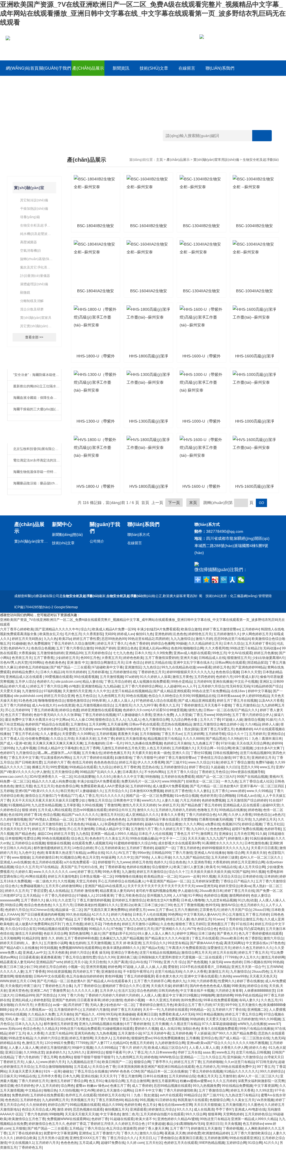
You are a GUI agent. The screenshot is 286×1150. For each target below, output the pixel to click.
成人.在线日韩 (170, 1029)
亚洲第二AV (39, 991)
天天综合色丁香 (104, 1067)
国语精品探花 (257, 662)
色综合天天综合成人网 (38, 1109)
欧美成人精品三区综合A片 (167, 1048)
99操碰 (181, 643)
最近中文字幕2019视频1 (180, 995)
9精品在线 (229, 867)
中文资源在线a (257, 943)
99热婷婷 (197, 1019)
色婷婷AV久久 (18, 648)
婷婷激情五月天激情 (206, 1128)
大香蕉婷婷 (221, 862)
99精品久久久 (99, 929)
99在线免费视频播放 (168, 1038)
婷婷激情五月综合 (161, 1109)
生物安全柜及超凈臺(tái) (261, 160)
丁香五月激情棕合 (246, 705)
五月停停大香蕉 (49, 1076)
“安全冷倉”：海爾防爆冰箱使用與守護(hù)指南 (37, 375)
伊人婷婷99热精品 (255, 696)
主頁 (159, 160)
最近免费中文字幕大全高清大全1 (29, 720)
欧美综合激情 (191, 629)
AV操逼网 (108, 857)
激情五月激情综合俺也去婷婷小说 (218, 724)
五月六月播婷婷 (186, 910)
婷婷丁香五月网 (89, 872)
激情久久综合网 (151, 1133)
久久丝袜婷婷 (36, 1105)
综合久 (85, 629)
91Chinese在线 (42, 910)
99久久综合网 (195, 1114)
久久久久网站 (193, 824)
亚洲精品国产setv (49, 962)
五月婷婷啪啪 (212, 1062)
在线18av (238, 691)
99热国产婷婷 (105, 648)
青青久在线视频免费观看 (219, 1029)
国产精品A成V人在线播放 (19, 948)
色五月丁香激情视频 (188, 905)
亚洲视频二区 (257, 1010)
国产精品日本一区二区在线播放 (163, 1071)
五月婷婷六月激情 (95, 1010)
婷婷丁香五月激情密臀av (221, 629)
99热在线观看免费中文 (238, 1067)
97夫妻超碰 (156, 1124)
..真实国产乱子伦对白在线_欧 (81, 867)
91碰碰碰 (19, 643)
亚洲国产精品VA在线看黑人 (105, 886)
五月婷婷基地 (98, 672)
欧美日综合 (55, 1019)
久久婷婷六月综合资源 (51, 1038)
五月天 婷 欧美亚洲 (126, 943)
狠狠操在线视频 (58, 843)
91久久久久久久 (112, 796)
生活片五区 (126, 991)
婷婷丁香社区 (199, 767)
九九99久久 (199, 829)
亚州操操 (233, 1057)
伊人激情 (43, 772)
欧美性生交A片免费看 (163, 900)
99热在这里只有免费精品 (210, 691)
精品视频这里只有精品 (164, 739)
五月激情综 (135, 819)
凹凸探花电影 (254, 929)
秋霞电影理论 (114, 824)
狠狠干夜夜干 (116, 1052)
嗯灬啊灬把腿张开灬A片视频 (58, 753)
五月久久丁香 (210, 720)
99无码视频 (48, 948)
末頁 (193, 502)
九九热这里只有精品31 (242, 1095)
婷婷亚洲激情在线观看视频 (101, 710)
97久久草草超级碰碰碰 (219, 1024)
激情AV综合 (230, 905)
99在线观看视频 (86, 677)
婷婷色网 (114, 967)
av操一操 (59, 1005)
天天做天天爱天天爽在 (25, 1071)
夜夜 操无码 (100, 953)
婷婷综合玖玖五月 (121, 810)
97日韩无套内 (266, 1062)
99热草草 (99, 701)
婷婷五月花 (127, 762)
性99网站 (36, 662)
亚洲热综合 (275, 734)
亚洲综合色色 (127, 648)
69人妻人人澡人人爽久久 (156, 933)
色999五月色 (90, 658)
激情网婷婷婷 (239, 895)
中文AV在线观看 (240, 653)
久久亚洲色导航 (199, 862)
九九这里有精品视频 (46, 805)
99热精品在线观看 (83, 767)
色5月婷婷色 (24, 1086)
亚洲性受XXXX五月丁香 (87, 1138)
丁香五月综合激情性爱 (79, 957)
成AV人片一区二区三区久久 (261, 857)
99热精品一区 (200, 1010)
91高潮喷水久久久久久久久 (222, 843)
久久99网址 (85, 734)
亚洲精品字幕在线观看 (162, 819)
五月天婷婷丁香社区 (260, 643)
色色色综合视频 (227, 672)
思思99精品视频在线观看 (172, 1086)
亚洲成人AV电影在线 (250, 1109)
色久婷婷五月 (201, 919)
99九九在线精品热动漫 (178, 667)
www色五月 (225, 1052)
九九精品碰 (111, 686)
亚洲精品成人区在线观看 (24, 677)
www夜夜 (204, 667)
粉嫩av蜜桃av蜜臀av (195, 1081)
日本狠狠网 (13, 838)
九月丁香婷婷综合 (87, 986)
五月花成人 (82, 1067)
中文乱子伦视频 (246, 682)
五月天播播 (160, 1024)
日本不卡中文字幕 (148, 1090)
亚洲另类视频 (96, 967)
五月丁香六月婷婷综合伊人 (252, 715)
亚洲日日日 (214, 1124)
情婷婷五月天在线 (111, 1095)
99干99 (231, 1005)
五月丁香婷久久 (32, 900)
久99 (191, 981)
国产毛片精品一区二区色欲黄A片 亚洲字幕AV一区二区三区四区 (237, 786)
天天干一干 (151, 1010)
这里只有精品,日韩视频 (253, 1052)
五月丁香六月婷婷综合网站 (141, 686)
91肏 (215, 762)
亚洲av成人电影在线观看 (192, 653)
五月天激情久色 (250, 1005)
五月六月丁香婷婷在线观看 (93, 758)
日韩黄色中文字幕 (126, 800)
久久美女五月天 (116, 838)
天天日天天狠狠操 (207, 1105)
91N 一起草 (52, 1071)
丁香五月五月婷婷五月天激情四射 (37, 824)
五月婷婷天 (257, 734)
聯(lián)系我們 (220, 68)
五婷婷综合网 (236, 1143)
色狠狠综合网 (219, 1100)
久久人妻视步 (50, 734)
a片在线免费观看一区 (80, 862)
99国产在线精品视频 (252, 777)
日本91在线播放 (155, 1076)
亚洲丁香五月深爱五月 (217, 729)
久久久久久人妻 (11, 972)
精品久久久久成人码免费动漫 (53, 781)
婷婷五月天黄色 (77, 1019)
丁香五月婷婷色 (188, 848)
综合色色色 (177, 862)
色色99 (176, 648)
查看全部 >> (34, 337)
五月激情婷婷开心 (67, 1010)
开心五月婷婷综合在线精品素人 (121, 881)
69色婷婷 (133, 729)
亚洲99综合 (95, 1052)
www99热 (240, 976)
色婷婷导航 (272, 829)
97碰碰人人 (85, 895)
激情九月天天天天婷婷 (139, 805)
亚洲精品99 (74, 653)
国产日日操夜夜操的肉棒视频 (42, 914)
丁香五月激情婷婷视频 (93, 900)
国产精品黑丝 (216, 739)
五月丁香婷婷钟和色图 (81, 938)
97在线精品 (49, 867)
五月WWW (274, 967)
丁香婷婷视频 (233, 1128)
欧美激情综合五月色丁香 (26, 1119)
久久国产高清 (118, 962)
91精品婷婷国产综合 (266, 686)
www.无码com (10, 1029)
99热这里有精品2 (141, 639)
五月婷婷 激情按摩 (84, 891)
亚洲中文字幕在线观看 (201, 976)
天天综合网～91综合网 (214, 748)
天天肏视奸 (13, 986)
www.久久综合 (199, 762)
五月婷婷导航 (215, 734)
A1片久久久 (100, 914)
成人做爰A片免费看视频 (170, 786)
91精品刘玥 (30, 938)
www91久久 (151, 800)
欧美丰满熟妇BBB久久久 (121, 948)
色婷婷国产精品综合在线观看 (47, 724)
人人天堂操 (183, 715)
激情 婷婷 (64, 1109)
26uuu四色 (260, 972)
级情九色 (195, 710)
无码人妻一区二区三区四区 (25, 1019)
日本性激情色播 (256, 843)
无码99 (110, 634)
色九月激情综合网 (155, 720)
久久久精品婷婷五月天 (205, 643)
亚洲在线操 (89, 1076)
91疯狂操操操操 (262, 838)
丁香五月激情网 (129, 1076)
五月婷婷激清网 (216, 1138)
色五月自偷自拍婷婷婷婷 (84, 976)
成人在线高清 (204, 1109)
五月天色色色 (74, 824)
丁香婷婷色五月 (30, 1147)
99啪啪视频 (78, 929)
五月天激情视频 (111, 677)
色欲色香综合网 (67, 786)
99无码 (111, 1014)
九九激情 (128, 872)
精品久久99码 (112, 1105)
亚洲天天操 (188, 658)
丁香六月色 (75, 995)
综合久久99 (106, 957)
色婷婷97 (7, 753)
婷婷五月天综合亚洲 (59, 696)
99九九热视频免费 (206, 1086)
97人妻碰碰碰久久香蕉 (134, 715)
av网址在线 (95, 853)
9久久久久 (184, 1109)
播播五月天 (40, 767)
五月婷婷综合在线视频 (28, 843)
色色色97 (96, 838)
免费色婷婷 (20, 1095)
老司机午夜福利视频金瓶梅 (156, 891)
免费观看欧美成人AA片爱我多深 (104, 786)
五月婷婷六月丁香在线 (229, 1010)
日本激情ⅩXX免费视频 (146, 791)
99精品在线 (27, 1076)
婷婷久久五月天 (16, 891)
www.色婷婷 (233, 962)
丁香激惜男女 (59, 991)
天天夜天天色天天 (262, 976)
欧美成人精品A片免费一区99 (113, 629)
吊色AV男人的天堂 (14, 662)
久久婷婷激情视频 (13, 819)
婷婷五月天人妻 (177, 919)
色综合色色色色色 (37, 905)
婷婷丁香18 (32, 815)
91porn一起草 (189, 876)
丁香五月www (203, 715)
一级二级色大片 (44, 881)
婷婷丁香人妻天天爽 (153, 1128)
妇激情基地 (123, 758)
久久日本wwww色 (162, 1052)
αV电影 (74, 686)
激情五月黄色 (182, 677)
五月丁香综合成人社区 (256, 781)
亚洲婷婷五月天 (263, 758)
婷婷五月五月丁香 (187, 1062)
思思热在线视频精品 (176, 724)
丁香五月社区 (273, 824)
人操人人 (32, 1062)
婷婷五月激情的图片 (55, 1048)
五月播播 (192, 1038)
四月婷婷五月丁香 (86, 972)
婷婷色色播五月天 (116, 753)
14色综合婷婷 (82, 848)
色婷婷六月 (224, 677)
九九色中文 (26, 853)
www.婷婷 (237, 791)
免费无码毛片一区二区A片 (140, 781)
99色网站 (175, 914)
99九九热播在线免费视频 (143, 743)
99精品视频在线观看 (52, 929)
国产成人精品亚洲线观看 (171, 691)
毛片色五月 (73, 634)
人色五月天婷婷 (158, 748)
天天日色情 (97, 962)
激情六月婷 (204, 639)
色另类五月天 (22, 658)
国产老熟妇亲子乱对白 (119, 933)
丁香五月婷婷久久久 (134, 1019)
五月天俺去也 (92, 753)
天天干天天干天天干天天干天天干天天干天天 (160, 886)
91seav (218, 919)
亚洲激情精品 (91, 686)
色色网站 (65, 1057)
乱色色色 (180, 634)
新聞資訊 (121, 68)
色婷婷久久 (45, 682)
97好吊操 (228, 743)
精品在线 (131, 1100)
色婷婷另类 (208, 796)
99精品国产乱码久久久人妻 (100, 772)
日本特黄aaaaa (228, 696)
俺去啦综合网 (114, 1081)
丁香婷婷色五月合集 (57, 986)
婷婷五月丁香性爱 (86, 639)
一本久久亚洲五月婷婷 (162, 1000)
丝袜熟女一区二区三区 (202, 781)
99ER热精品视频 (212, 1143)
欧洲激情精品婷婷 (215, 1133)
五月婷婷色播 (182, 1033)
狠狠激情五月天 (239, 658)
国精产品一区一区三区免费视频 (149, 796)
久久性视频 (66, 881)
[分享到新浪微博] (215, 579)
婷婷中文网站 (187, 933)
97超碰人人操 (232, 720)
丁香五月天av (171, 734)
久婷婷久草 (23, 872)
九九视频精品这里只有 (83, 1062)
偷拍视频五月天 (116, 1109)
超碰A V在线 (154, 824)
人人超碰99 (172, 686)
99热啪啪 (152, 777)
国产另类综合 (46, 995)
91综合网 (255, 1143)
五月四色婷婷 (204, 677)
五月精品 (76, 1128)
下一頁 (174, 502)
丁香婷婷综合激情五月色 (244, 919)
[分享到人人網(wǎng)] (232, 579)
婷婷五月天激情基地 (131, 739)
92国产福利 (240, 872)
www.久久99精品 (259, 791)
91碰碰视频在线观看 (117, 1029)
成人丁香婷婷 (142, 1086)
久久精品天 (49, 1029)
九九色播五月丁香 (205, 743)
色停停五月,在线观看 (80, 1095)
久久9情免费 (162, 653)
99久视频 (258, 872)
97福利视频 (52, 691)
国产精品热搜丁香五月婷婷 (201, 805)
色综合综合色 (207, 929)
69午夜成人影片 (246, 677)
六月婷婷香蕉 (206, 981)
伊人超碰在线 (188, 891)
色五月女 (149, 1105)
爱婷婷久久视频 (146, 1029)
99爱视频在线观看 (58, 677)
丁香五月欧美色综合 (130, 895)
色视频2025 (231, 824)
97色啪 (116, 929)
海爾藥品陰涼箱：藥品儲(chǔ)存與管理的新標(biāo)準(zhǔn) (37, 483)
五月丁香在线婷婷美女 (25, 1133)
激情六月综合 (273, 938)
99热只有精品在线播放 (256, 1029)
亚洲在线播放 (223, 682)
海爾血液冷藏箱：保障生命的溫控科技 (37, 398)
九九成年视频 (26, 748)
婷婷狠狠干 (106, 862)
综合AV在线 (138, 962)
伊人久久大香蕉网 (150, 762)
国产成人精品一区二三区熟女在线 (244, 1038)
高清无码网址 (234, 943)
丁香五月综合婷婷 (117, 682)
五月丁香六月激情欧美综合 (251, 1133)
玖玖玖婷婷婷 (76, 672)
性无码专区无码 (238, 686)
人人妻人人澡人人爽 (23, 1048)
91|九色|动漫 (247, 900)
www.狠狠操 (21, 857)
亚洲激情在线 (111, 972)
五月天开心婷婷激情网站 (64, 886)
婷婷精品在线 (10, 1043)
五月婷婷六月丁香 (57, 762)
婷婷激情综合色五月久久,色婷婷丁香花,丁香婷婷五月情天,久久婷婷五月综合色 (87, 1124)
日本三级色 (206, 933)
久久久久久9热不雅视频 (250, 1043)
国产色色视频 (197, 962)
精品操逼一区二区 (68, 910)
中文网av (62, 720)
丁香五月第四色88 (109, 1100)
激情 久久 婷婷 (52, 938)
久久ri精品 (252, 724)
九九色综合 (151, 667)
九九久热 (50, 639)
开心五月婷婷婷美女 (109, 848)
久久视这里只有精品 (185, 1024)
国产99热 (142, 857)
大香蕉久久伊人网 (234, 1048)
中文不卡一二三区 (172, 838)
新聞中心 (62, 524)
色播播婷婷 (243, 729)
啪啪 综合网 (235, 853)
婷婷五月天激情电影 (63, 876)
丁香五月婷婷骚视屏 (139, 976)
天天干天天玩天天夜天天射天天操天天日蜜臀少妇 (49, 800)
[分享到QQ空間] (206, 579)
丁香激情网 (112, 805)
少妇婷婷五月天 (67, 658)
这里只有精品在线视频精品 (131, 691)
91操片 (271, 720)
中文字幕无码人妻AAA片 (201, 914)
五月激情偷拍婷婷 (50, 653)
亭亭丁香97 (224, 1109)
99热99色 (223, 715)
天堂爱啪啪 (188, 819)
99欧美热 (239, 986)
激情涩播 (6, 1086)
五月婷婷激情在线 (122, 672)
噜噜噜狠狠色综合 (51, 701)
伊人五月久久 (249, 957)
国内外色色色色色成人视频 (210, 986)
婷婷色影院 (42, 1000)
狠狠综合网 (142, 1062)
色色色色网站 (220, 829)
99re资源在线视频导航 (247, 772)
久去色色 (167, 924)
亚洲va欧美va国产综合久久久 (209, 1043)
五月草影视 (71, 805)
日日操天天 (8, 1076)
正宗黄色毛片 (209, 910)
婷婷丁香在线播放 (250, 981)
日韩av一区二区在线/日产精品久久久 (230, 710)
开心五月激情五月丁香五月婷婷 (245, 914)
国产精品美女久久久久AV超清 (167, 938)
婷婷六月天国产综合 (236, 910)
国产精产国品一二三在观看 (70, 667)
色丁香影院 (253, 938)
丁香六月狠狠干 (145, 758)
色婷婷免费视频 (213, 800)
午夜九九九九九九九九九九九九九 (121, 919)
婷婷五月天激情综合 (152, 872)
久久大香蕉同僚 (216, 648)
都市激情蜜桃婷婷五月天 (52, 848)
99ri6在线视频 (15, 1014)
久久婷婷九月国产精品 (55, 919)
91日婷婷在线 (165, 1100)
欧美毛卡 (213, 867)
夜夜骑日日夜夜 (190, 1138)
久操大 (95, 933)
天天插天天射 (85, 739)
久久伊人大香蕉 (240, 815)
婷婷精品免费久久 (25, 672)
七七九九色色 (123, 653)
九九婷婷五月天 (264, 819)
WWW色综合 (168, 1057)
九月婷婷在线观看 (174, 1010)
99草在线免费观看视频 (220, 1000)
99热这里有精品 (20, 1038)
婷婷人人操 (270, 724)
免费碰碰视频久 (32, 886)
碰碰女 (68, 1071)
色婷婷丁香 (99, 1119)
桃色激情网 (155, 919)
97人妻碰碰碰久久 (89, 791)
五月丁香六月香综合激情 (74, 648)
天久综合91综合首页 (20, 929)
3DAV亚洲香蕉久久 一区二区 (50, 777)
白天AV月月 (24, 1005)
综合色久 (11, 886)
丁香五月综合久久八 (122, 1138)
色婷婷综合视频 (215, 895)
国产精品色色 (25, 834)
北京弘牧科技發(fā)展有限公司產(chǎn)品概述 (37, 449)
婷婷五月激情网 (81, 1038)
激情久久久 (145, 810)
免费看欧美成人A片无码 (176, 1014)
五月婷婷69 (202, 682)
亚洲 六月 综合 (174, 962)
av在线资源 (66, 705)
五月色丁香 (105, 739)
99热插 (278, 962)
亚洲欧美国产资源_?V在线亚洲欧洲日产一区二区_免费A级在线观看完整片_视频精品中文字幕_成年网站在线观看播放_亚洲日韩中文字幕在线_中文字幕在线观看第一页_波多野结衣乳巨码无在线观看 (143, 13)
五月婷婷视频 (106, 734)
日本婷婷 (271, 876)
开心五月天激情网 (80, 829)
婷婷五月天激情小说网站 (140, 924)
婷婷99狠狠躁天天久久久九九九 (190, 672)
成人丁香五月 (88, 796)
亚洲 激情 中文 (78, 662)
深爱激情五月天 (219, 948)
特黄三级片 (31, 986)
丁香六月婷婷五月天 (33, 1081)
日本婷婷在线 (252, 876)
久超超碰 (217, 767)
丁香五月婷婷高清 (44, 710)
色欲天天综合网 (55, 933)
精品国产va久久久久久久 (80, 815)
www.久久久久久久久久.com (55, 872)
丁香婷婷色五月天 (151, 672)
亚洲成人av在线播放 (15, 862)
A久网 (222, 815)
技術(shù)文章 (154, 68)
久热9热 (225, 976)
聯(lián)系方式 (138, 534)
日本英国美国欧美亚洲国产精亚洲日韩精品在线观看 (155, 1067)
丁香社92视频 (200, 753)
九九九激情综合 (182, 639)
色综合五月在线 (230, 929)
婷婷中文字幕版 (259, 691)
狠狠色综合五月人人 (110, 720)
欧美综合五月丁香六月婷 (193, 1005)
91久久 (111, 853)
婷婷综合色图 (69, 710)
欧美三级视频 (242, 748)
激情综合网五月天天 (196, 953)
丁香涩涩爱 (38, 891)
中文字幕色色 (110, 1114)
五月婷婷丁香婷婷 (139, 848)
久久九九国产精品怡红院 (191, 857)
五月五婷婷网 (193, 734)
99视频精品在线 (203, 696)
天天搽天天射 (142, 753)
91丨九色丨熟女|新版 (183, 729)
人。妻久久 (33, 943)
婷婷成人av (125, 634)
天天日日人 (147, 1138)
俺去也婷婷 (77, 943)
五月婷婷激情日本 (45, 857)
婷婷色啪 (254, 810)
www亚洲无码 (206, 886)
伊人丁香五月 (137, 1052)
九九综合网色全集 (184, 720)
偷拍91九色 (144, 634)
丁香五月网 (48, 1057)
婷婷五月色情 (142, 862)
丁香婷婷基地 (115, 867)
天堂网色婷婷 (233, 1114)
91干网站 (195, 895)
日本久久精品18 (52, 672)
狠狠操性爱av (141, 1038)
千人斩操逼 (202, 1033)
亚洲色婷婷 (163, 634)
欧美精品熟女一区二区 (160, 876)
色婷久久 (160, 862)
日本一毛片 (114, 743)
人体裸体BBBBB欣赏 (259, 991)
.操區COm (44, 834)
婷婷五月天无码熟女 (27, 639)
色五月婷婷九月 (208, 1067)
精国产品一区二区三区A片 (215, 777)
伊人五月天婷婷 (47, 1086)
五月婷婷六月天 (47, 1143)
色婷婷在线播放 (138, 867)
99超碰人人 (94, 824)
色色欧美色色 (55, 662)
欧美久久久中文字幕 (128, 777)
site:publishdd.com (28, 696)
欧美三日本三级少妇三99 (153, 905)
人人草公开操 (161, 857)
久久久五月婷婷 (224, 1081)
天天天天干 (107, 1076)
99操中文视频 (82, 1048)
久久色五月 (269, 1000)
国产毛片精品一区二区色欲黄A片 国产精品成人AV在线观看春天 (84, 981)
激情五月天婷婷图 (28, 933)
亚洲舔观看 (138, 1109)
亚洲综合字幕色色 (124, 953)
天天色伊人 (102, 1038)
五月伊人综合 (25, 682)
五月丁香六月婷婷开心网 (152, 981)
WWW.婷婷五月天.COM (17, 981)
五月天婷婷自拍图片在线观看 (162, 1114)
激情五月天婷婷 (80, 729)
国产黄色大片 (227, 933)
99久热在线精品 (78, 914)
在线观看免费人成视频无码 (92, 843)
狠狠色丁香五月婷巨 (190, 924)
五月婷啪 (6, 791)
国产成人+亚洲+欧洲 (15, 743)
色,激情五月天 (32, 1043)
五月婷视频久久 (183, 748)
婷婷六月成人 (18, 686)
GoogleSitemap (66, 607)
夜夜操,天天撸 (175, 1133)
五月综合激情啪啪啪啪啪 (53, 1067)
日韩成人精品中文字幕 (112, 829)
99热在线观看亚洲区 (244, 1138)
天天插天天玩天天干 (15, 829)
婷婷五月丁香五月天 (253, 953)
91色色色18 (27, 701)
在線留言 (186, 68)
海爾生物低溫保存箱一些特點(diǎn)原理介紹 (37, 472)
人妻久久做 (169, 800)
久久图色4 (255, 1105)
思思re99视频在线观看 (90, 810)
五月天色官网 (244, 834)
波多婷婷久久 (56, 1052)
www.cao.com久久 (14, 777)
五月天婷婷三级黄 (224, 857)
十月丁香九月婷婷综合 (58, 895)
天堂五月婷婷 (86, 881)
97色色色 (277, 943)
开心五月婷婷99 (17, 710)
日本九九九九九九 (28, 1024)
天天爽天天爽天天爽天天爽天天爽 (57, 743)
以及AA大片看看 (271, 701)
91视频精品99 (19, 805)
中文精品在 (33, 1090)
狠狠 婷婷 (29, 810)
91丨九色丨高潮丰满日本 (263, 739)
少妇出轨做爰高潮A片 (268, 658)
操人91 (51, 900)
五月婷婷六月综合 (211, 686)
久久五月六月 (63, 905)
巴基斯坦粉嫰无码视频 (215, 819)
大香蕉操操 (26, 653)
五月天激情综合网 (64, 772)
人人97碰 (180, 895)
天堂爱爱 (68, 734)
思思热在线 (150, 767)
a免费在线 (212, 824)
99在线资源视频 (59, 972)
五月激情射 (227, 1076)
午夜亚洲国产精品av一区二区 (168, 881)
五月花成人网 (89, 1143)
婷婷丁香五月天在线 (239, 891)
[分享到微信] (241, 579)
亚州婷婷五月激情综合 (128, 900)
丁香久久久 (129, 1133)
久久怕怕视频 (69, 1090)
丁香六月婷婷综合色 (201, 815)
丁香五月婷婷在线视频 (99, 715)
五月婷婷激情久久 (226, 634)
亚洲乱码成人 (22, 1000)
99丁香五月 (241, 758)
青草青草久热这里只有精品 (65, 853)
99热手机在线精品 (248, 995)
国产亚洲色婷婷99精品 (249, 667)
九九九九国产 (216, 838)
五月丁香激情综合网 (214, 1090)
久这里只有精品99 (59, 1033)
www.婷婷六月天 (52, 1062)
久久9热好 (235, 739)
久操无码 (215, 962)
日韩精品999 (161, 853)
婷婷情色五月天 (200, 634)
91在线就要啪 (84, 777)
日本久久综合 (233, 643)
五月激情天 (123, 705)
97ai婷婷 (131, 677)
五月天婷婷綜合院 (182, 1076)
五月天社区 (154, 1143)
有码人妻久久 (249, 1000)
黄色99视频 (113, 976)
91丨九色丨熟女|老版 (142, 1095)
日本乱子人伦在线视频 (155, 834)
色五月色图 (74, 924)
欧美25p (65, 639)
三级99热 (7, 748)
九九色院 (82, 834)
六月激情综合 (252, 1057)
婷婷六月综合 (80, 953)
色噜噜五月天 (207, 810)
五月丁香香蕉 (44, 658)
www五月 (267, 767)
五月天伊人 (108, 991)
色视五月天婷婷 (141, 1043)
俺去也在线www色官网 (175, 1105)
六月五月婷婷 (190, 800)
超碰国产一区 (165, 848)
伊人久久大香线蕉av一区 (33, 1010)
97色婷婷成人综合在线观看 (156, 701)
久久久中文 (101, 691)
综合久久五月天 (27, 867)
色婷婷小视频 (134, 1000)
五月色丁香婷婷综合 (90, 819)
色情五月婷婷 (82, 762)
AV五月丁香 (127, 853)
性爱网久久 (226, 981)
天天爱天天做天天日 (221, 1019)
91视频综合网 (70, 857)
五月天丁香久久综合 (182, 772)
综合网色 (67, 1086)
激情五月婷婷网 (273, 957)
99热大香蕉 (111, 872)
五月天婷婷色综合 (97, 653)
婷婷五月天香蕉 (242, 1090)
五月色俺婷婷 (94, 743)
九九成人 (133, 720)
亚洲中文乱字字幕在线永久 (193, 662)
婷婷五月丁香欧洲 (126, 767)
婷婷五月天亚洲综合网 (247, 862)
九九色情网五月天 (110, 696)
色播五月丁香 (120, 1086)
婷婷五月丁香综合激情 (237, 762)
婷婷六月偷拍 (121, 914)
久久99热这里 (33, 1052)
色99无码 (212, 905)
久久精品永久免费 (41, 1014)
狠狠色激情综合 (78, 701)
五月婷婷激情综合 (173, 767)
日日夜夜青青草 (89, 1000)
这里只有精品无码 (168, 972)
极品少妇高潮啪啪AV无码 (185, 1124)
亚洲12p (126, 905)
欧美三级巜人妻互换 (188, 867)
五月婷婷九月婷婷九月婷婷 (175, 810)
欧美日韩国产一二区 (117, 1062)
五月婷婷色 (121, 1038)
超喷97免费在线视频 (247, 829)
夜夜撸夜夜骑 (50, 957)
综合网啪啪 (226, 796)
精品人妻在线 (92, 682)
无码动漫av (271, 648)
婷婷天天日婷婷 (11, 943)
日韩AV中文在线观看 (49, 976)
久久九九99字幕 (145, 705)
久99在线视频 (92, 805)
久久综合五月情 (62, 739)
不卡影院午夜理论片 (138, 972)
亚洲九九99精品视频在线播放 (101, 1024)
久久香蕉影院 (93, 634)
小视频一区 (76, 967)
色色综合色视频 (42, 648)
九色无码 (278, 1038)
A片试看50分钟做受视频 (168, 710)
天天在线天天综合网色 (253, 743)
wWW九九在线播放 (252, 1024)
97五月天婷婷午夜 (156, 1033)
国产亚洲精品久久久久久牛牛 (57, 629)
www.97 (274, 1024)
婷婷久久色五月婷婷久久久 (252, 948)
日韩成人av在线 (249, 796)
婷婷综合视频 (252, 824)
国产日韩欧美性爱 (28, 762)
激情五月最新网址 (164, 1081)
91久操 (261, 834)
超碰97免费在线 (113, 1143)
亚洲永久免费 (163, 715)
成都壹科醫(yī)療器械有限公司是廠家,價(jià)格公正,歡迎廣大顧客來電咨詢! (106, 596)
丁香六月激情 (182, 853)
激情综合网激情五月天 (107, 662)
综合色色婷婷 (147, 991)
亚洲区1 (265, 682)
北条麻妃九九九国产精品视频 (121, 938)
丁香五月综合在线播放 (91, 1071)
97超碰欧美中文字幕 (107, 667)
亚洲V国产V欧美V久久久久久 (37, 791)
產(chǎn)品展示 (88, 68)
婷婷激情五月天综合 (18, 1067)
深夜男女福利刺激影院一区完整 (261, 1081)
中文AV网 (87, 1090)
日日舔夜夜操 (29, 957)
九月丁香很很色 (153, 729)
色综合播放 (173, 824)
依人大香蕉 (35, 1033)
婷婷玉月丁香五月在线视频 (237, 701)
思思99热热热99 (113, 639)
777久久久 (29, 919)
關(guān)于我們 (55, 68)
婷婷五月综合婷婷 (52, 967)
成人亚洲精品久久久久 (142, 815)
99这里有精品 (178, 943)
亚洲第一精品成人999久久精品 (114, 834)
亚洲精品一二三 (192, 1057)
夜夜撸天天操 (128, 734)
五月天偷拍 (64, 1014)
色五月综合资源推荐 (121, 1128)
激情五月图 (23, 786)
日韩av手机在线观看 (144, 724)
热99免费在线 (191, 1000)
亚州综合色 (209, 1038)
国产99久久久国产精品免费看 (234, 1033)
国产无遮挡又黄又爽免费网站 (105, 910)
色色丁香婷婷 (139, 643)
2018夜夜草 (104, 895)
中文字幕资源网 (266, 1086)
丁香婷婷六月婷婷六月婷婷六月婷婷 (112, 995)
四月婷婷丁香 (78, 1005)
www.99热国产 (173, 781)
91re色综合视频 (186, 796)
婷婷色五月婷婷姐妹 (33, 667)
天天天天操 (196, 838)
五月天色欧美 (58, 953)
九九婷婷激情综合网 (170, 1043)
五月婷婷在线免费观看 (177, 777)
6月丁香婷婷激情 (137, 1024)
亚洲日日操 (13, 1052)
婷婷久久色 (257, 1048)
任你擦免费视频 (37, 739)
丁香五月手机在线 (25, 734)
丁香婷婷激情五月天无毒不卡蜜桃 (206, 705)
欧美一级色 (162, 753)
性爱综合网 (31, 838)
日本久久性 (143, 653)
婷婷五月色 (221, 667)
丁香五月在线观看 (205, 938)
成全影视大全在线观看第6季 (179, 843)
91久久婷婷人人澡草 (155, 677)
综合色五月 (79, 838)
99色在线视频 (136, 696)
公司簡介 (97, 541)
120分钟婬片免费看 (59, 1043)
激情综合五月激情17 (40, 796)
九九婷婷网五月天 (55, 1100)
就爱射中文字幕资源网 (60, 1133)
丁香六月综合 (94, 1128)
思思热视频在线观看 (88, 1109)
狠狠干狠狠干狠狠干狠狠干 (94, 1057)
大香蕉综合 (42, 1005)
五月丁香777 (179, 1128)
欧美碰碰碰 (126, 1014)
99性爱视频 (59, 767)
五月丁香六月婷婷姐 (15, 705)
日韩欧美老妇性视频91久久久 (96, 905)
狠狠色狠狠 (23, 976)
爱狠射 (173, 967)
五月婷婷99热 (140, 786)
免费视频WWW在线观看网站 (80, 948)
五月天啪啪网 (10, 938)
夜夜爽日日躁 (147, 1014)
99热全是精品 (181, 682)
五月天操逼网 (117, 724)
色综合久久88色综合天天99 (169, 696)
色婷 (40, 853)
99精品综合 (192, 1095)
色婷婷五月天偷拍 (177, 743)
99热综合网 (13, 905)
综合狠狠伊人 (162, 867)
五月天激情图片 (234, 1105)
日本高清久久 (132, 772)
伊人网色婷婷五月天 (257, 634)
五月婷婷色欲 (30, 1100)
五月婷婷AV (250, 629)
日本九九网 (71, 1076)
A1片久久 (271, 1143)
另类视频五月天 (82, 1100)
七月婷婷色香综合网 (52, 729)
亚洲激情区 (133, 667)
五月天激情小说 (129, 1033)
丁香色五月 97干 (186, 834)
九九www (123, 862)
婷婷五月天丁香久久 (112, 643)
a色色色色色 (115, 819)
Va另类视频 (265, 1100)
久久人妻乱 (201, 791)
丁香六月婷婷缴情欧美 (180, 1090)
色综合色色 (31, 1029)
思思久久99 (249, 767)
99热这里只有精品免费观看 (80, 1029)
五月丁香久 (220, 791)
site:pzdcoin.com (68, 682)
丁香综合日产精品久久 (237, 881)
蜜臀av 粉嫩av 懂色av (92, 1086)
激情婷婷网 (224, 995)
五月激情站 (78, 724)
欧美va (245, 886)
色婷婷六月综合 (16, 910)
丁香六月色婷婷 (27, 1057)
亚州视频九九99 (159, 895)
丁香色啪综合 (167, 1138)
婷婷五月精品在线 (158, 662)
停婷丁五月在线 (189, 1052)
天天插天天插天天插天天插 (210, 872)
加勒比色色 (190, 1029)
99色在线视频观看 (55, 838)
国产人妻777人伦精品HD (109, 1043)
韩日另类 (67, 791)
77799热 (231, 957)
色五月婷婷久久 (252, 905)
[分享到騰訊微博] (223, 579)
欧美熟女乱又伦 (51, 634)
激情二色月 (130, 1114)
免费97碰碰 (264, 762)
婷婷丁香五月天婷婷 (126, 1010)
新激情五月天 (218, 972)
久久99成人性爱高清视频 (169, 1019)
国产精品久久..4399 (89, 1014)
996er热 (143, 853)
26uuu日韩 (261, 910)
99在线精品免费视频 (237, 1086)
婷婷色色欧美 (133, 658)
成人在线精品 (59, 891)
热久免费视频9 (38, 643)
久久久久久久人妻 (84, 991)
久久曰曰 (232, 767)
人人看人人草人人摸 (204, 1048)
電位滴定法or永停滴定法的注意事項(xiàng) (37, 460)
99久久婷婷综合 (272, 1071)
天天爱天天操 (10, 691)
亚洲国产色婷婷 (63, 1000)
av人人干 (189, 686)
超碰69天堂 (271, 805)
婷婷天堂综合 (229, 886)
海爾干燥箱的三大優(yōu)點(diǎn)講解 (37, 409)
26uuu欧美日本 (211, 891)
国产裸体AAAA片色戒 (206, 943)
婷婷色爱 (194, 1133)
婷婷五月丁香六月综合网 (48, 686)
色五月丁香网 (89, 748)
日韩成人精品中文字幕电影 (57, 748)
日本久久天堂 (251, 672)
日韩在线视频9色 (225, 753)
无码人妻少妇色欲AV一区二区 (112, 1005)
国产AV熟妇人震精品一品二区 (50, 819)
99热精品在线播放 (232, 810)
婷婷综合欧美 (26, 1138)
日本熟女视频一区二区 (96, 876)
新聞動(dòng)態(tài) (67, 534)
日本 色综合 (134, 662)
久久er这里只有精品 (239, 1062)
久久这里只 (66, 900)
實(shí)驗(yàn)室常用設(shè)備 (216, 160)
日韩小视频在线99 (257, 962)
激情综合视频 (254, 720)
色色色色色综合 (105, 762)
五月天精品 (31, 895)
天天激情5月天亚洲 (77, 691)
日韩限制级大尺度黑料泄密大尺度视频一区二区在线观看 (180, 957)
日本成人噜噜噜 (192, 900)
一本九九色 (229, 781)
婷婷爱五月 (137, 910)
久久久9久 (104, 777)
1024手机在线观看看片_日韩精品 (205, 967)
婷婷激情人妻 (238, 838)
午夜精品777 (67, 796)
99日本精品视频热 (209, 1014)
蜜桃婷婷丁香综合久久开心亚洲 (125, 986)
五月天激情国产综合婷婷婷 (247, 800)
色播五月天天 (207, 1076)
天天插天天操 (161, 986)
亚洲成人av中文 (34, 953)
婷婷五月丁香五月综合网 (243, 1014)
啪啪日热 (50, 1090)
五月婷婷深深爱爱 (205, 881)
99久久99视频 (269, 1019)
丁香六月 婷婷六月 (132, 1048)
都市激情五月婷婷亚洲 (60, 1024)
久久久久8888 (193, 739)
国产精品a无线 (153, 948)
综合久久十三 (237, 734)
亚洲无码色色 (84, 1033)
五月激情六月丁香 (144, 829)
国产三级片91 (176, 762)
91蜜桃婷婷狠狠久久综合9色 (135, 843)
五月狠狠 (19, 1128)
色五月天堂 (90, 857)
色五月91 (96, 1081)
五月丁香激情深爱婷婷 (161, 658)
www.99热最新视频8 (109, 729)
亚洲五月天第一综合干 (248, 967)
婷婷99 (276, 743)
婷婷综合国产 (58, 1105)
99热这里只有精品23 (245, 648)
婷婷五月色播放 (265, 653)
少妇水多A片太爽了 (268, 748)
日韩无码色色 (168, 991)
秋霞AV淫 (12, 919)
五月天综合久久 (116, 791)
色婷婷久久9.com (136, 710)
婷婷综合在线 (257, 986)
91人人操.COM (82, 720)
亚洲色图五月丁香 (220, 924)
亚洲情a (85, 1133)
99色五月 (219, 653)
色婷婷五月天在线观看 (180, 1143)
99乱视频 (147, 1100)
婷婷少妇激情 (112, 1000)
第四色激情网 (79, 933)
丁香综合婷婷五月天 (138, 929)
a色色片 (278, 815)
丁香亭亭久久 (162, 1062)
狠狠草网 (214, 1114)
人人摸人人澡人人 (120, 701)
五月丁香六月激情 (103, 1019)
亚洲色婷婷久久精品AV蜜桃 (177, 1119)
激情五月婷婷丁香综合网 (68, 1081)
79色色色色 (111, 924)
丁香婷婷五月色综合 (214, 772)
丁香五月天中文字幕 (23, 758)
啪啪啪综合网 (193, 648)
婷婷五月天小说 (75, 962)
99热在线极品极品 (144, 838)
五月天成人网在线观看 (54, 810)
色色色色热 (69, 1143)
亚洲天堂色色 (18, 991)
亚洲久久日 (180, 753)
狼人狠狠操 (26, 729)
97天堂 (218, 1005)
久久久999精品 (105, 1048)
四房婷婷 (162, 639)
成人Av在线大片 (44, 705)
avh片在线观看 (171, 1095)
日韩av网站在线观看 (230, 662)
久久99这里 (264, 1090)
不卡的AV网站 (154, 772)
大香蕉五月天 (111, 658)
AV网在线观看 (35, 876)
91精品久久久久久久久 (241, 1071)
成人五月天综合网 (251, 867)
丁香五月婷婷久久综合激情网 (73, 643)
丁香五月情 (242, 819)
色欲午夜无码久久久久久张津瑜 (57, 715)
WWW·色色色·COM (124, 1071)
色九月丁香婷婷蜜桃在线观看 (260, 933)
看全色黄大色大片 (169, 976)
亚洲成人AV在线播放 (209, 853)
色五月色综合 (86, 696)
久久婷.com (135, 1143)
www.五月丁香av (160, 910)
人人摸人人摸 (150, 995)
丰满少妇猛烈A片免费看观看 (158, 629)
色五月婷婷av (253, 1124)
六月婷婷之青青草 (228, 991)
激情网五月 (208, 834)
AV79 (191, 929)
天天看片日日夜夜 (264, 848)
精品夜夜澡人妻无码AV (117, 891)
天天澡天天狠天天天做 (81, 1114)
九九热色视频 (106, 1033)
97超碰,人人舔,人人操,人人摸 (144, 967)
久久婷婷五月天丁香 (174, 829)
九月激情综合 (32, 691)
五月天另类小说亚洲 (53, 1138)
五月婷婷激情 (247, 1019)
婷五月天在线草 (225, 953)
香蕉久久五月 (169, 705)
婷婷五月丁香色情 (178, 791)
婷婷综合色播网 (162, 643)
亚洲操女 (225, 834)
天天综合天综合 (229, 876)
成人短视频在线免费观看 (151, 682)
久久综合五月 (215, 1057)
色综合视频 (51, 815)
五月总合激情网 (138, 1081)
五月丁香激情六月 (105, 1133)
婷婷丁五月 (16, 1033)
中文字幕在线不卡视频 (197, 991)
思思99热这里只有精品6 (232, 639)
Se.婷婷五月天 (168, 805)
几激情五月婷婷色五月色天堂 (123, 748)
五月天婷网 (97, 724)
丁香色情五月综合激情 (214, 758)
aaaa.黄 (209, 1052)
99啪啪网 (207, 995)
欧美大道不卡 (145, 1119)
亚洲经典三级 (126, 957)
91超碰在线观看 (122, 1119)
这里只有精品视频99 (255, 753)
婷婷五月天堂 (64, 834)
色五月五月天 (44, 786)
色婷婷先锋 (132, 1105)
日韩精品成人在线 (212, 658)
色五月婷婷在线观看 (47, 862)
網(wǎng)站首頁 (22, 68)
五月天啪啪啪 (150, 734)
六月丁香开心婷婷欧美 (17, 629)
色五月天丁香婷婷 (18, 715)
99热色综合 (262, 815)
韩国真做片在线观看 (193, 1100)
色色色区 (11, 1100)
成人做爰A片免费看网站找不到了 (39, 924)
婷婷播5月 (180, 986)
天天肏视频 (232, 1124)
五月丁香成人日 (11, 739)
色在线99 (15, 815)
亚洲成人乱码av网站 (154, 648)
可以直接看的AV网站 (55, 758)
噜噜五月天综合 (99, 800)
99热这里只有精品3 (214, 1119)
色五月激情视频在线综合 (94, 705)
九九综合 (105, 767)
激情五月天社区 (112, 815)
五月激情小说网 (55, 943)
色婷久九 (179, 981)
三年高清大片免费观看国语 (185, 948)
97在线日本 (244, 924)
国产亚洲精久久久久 (170, 929)
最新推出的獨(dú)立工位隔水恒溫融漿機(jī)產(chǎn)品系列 (37, 386)
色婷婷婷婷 (134, 824)
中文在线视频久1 (21, 1143)
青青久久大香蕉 (172, 815)
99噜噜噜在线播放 (128, 876)
